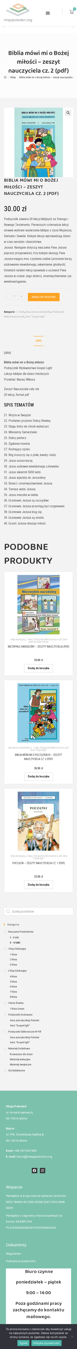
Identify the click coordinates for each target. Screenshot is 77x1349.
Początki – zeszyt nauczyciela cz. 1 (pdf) (38, 863)
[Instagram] (42, 1170)
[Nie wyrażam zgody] (72, 1337)
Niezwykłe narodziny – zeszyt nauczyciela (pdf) (38, 646)
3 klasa (29, 856)
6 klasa (13, 986)
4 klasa (13, 976)
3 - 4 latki (14, 937)
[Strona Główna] (5, 77)
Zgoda (23, 1343)
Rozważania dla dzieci (21, 1054)
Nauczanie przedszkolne (38, 311)
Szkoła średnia (15, 1002)
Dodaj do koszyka (44, 297)
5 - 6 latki (20, 311)
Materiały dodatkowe (19, 1048)
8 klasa (13, 996)
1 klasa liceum (17, 1008)
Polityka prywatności (46, 1343)
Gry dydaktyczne (16, 1070)
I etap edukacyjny (17, 639)
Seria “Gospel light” (35, 316)
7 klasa (13, 991)
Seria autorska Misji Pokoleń (48, 640)
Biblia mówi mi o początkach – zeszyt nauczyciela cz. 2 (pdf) (38, 756)
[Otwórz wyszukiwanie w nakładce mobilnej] (38, 911)
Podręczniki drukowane (20, 1014)
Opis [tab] (38, 341)
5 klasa (13, 981)
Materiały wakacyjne (20, 1059)
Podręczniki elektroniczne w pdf (47, 639)
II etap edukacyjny (17, 970)
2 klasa (13, 959)
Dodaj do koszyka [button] (38, 668)
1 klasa (29, 639)
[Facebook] (34, 1170)
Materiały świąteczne (20, 1064)
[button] (48, 13)
